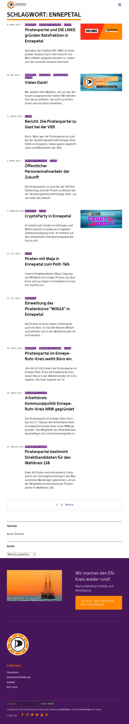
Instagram (27, 715)
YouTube (42, 715)
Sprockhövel (60, 75)
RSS (47, 715)
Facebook (22, 715)
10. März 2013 (14, 393)
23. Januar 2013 (15, 447)
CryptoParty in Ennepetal (48, 216)
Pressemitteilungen (50, 25)
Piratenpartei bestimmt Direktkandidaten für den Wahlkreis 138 (48, 457)
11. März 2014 (14, 116)
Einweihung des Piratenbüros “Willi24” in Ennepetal (47, 309)
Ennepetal (30, 25)
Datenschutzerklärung (18, 677)
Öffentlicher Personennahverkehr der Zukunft (47, 171)
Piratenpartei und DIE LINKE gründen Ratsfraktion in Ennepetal (50, 35)
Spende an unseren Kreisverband (97, 602)
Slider (28, 116)
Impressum (12, 672)
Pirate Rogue (85, 709)
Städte (67, 25)
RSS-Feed (12, 687)
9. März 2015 (13, 25)
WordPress (66, 709)
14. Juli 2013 (13, 253)
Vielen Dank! (36, 82)
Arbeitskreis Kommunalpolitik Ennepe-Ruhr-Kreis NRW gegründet (49, 403)
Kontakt (11, 682)
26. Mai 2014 (13, 75)
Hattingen (44, 75)
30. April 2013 (14, 348)
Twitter (32, 715)
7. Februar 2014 (15, 211)
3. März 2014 (14, 161)
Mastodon (37, 715)
